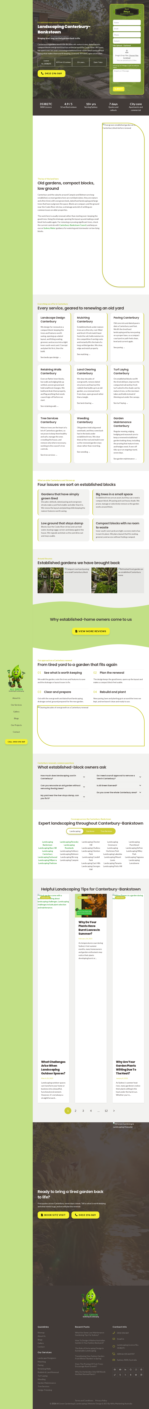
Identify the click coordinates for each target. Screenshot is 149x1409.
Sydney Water (50, 228)
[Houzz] (125, 1369)
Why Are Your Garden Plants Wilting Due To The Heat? (126, 1067)
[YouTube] (120, 1369)
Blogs (40, 1339)
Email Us (120, 1339)
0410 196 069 (123, 1333)
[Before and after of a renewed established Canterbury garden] (50, 580)
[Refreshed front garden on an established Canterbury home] (131, 580)
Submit (119, 89)
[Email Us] (115, 1339)
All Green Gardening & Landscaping (71, 1403)
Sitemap (41, 1332)
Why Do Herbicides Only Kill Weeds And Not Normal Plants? (90, 1373)
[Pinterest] (141, 1369)
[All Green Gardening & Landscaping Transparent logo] (90, 1302)
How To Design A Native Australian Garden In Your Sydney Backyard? (90, 1341)
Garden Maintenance (47, 1383)
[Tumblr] (120, 1375)
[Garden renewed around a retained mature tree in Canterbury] (104, 580)
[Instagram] (136, 1369)
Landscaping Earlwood (47, 857)
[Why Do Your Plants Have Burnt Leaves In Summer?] (91, 905)
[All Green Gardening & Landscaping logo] (16, 678)
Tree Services (43, 1386)
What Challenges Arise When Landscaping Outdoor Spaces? (53, 1067)
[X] (125, 1375)
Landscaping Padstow (47, 863)
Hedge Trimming (45, 1390)
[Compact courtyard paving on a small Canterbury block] (77, 580)
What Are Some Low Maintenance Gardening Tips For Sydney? (89, 1333)
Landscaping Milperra (47, 860)
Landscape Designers (47, 1358)
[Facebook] (115, 1369)
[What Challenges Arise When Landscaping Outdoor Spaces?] (53, 975)
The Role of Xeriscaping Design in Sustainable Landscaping (89, 1349)
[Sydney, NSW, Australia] (115, 1360)
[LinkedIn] (141, 1375)
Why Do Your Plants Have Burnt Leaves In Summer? (89, 928)
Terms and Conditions (84, 1400)
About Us (41, 1336)
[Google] (130, 1369)
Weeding (41, 1379)
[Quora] (136, 1375)
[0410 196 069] (115, 1333)
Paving (40, 1365)
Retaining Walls (44, 1369)
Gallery (41, 1343)
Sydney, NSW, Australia (127, 1360)
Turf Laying (42, 1376)
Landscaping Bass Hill (47, 848)
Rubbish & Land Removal (48, 1372)
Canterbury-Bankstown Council (72, 225)
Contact (41, 1347)
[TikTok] (115, 1375)
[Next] (113, 1110)
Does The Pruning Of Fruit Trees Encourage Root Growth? (89, 1365)
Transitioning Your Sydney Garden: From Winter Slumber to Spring (90, 1357)
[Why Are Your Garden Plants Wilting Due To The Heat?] (128, 975)
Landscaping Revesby (69, 842)
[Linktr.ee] (130, 1375)
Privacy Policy (101, 1400)
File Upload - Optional (122, 45)
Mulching (42, 1361)
